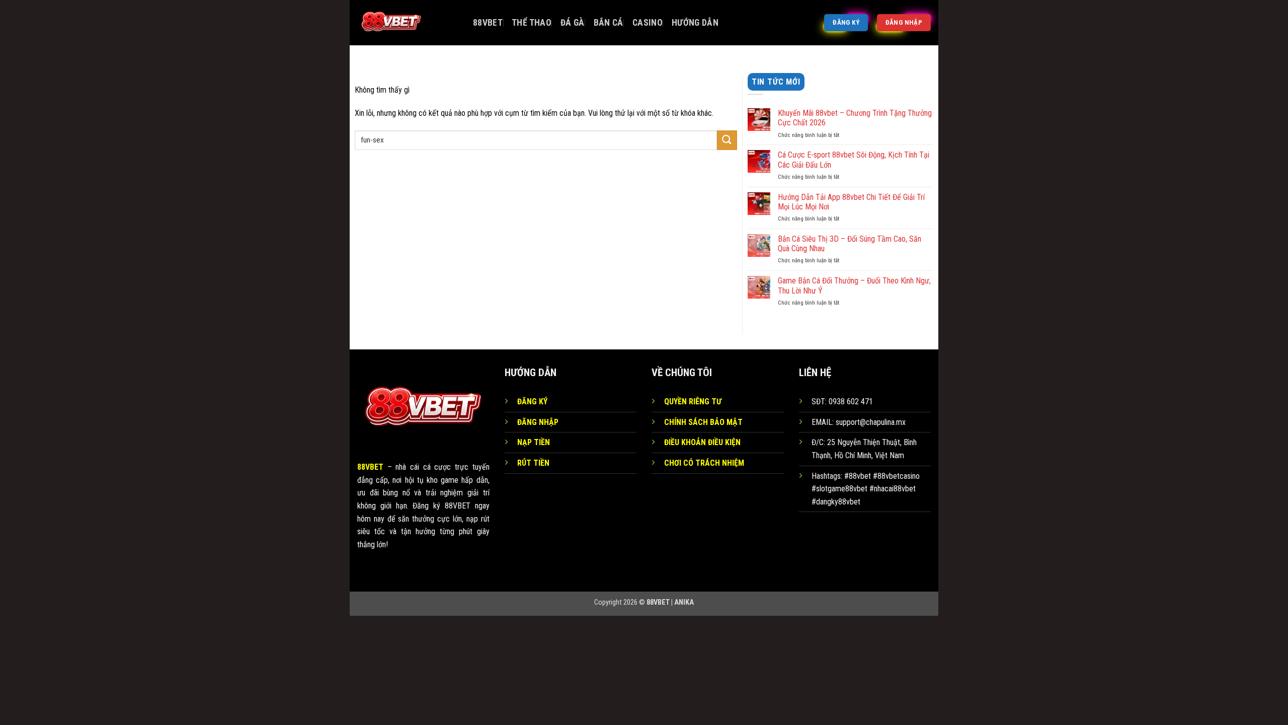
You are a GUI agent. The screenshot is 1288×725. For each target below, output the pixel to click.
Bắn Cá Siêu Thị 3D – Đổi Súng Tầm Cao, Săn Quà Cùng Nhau (849, 243)
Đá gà (572, 23)
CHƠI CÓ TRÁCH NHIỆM (704, 463)
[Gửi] (727, 140)
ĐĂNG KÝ (532, 401)
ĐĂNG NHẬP (537, 422)
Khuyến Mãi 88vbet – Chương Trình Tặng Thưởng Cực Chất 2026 (855, 117)
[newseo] (407, 22)
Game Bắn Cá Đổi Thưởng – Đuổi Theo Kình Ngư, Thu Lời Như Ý (854, 285)
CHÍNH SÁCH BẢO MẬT (703, 422)
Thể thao (531, 23)
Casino (647, 23)
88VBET (488, 23)
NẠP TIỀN (533, 442)
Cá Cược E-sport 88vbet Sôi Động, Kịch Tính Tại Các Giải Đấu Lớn (853, 159)
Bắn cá (608, 23)
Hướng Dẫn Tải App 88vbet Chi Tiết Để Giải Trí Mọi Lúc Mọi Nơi (851, 201)
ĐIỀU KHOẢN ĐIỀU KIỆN (702, 442)
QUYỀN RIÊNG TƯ (692, 401)
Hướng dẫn (695, 23)
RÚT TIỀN (533, 463)
